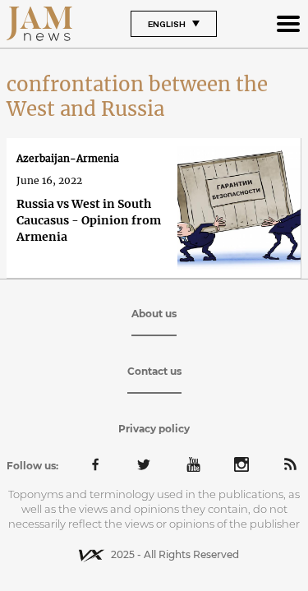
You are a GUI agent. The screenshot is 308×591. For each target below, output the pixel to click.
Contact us (154, 371)
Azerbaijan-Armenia (67, 158)
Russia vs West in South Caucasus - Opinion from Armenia (88, 220)
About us (154, 313)
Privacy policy (154, 428)
